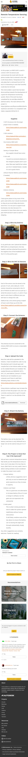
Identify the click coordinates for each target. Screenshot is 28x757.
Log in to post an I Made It (14, 574)
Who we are (4, 732)
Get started (4, 725)
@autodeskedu (7, 741)
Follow (10, 57)
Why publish (5, 723)
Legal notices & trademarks (9, 754)
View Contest (14, 555)
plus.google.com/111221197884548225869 (14, 63)
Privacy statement (7, 749)
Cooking (4, 710)
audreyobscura (8, 665)
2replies (4, 659)
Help (3, 727)
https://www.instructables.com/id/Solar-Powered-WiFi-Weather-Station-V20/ (12, 650)
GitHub (16, 65)
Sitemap (4, 730)
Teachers (4, 716)
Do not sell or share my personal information (14, 752)
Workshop (4, 704)
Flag (4, 654)
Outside (3, 714)
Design (3, 706)
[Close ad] (26, 6)
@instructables (7, 738)
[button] (1, 1)
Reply (14, 657)
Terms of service (18, 747)
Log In (14, 631)
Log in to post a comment (14, 679)
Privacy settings (17, 749)
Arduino (14, 17)
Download (22, 402)
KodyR (4, 17)
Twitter (12, 65)
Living (3, 712)
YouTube (6, 65)
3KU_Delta (7, 641)
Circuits (9, 17)
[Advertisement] (14, 8)
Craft (3, 708)
